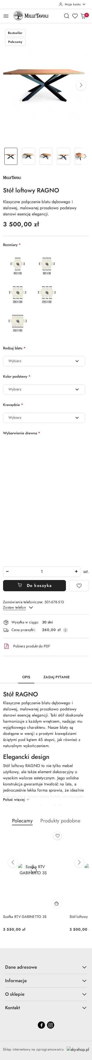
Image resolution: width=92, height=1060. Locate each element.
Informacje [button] (16, 980)
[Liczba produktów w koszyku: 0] (83, 16)
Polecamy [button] (22, 820)
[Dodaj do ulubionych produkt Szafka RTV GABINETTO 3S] (57, 836)
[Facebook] (41, 1025)
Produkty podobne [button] (60, 820)
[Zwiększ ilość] (76, 572)
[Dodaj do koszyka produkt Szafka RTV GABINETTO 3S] (56, 903)
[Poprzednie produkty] (12, 862)
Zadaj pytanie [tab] (56, 677)
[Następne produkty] (79, 862)
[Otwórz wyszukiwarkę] (67, 16)
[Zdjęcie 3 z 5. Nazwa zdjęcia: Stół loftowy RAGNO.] (46, 156)
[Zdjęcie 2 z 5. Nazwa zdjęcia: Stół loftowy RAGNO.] (28, 156)
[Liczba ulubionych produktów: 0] (75, 16)
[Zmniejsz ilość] (7, 572)
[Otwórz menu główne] (6, 16)
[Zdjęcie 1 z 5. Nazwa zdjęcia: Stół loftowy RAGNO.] (11, 156)
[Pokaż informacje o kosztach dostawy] (65, 630)
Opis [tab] (26, 677)
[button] (81, 85)
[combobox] (44, 361)
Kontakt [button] (12, 1007)
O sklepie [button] (15, 994)
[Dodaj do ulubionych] (79, 585)
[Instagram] (50, 1025)
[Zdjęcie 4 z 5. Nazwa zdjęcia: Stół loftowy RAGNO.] (63, 156)
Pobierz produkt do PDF (31, 646)
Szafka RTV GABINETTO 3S (25, 916)
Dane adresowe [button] (21, 967)
